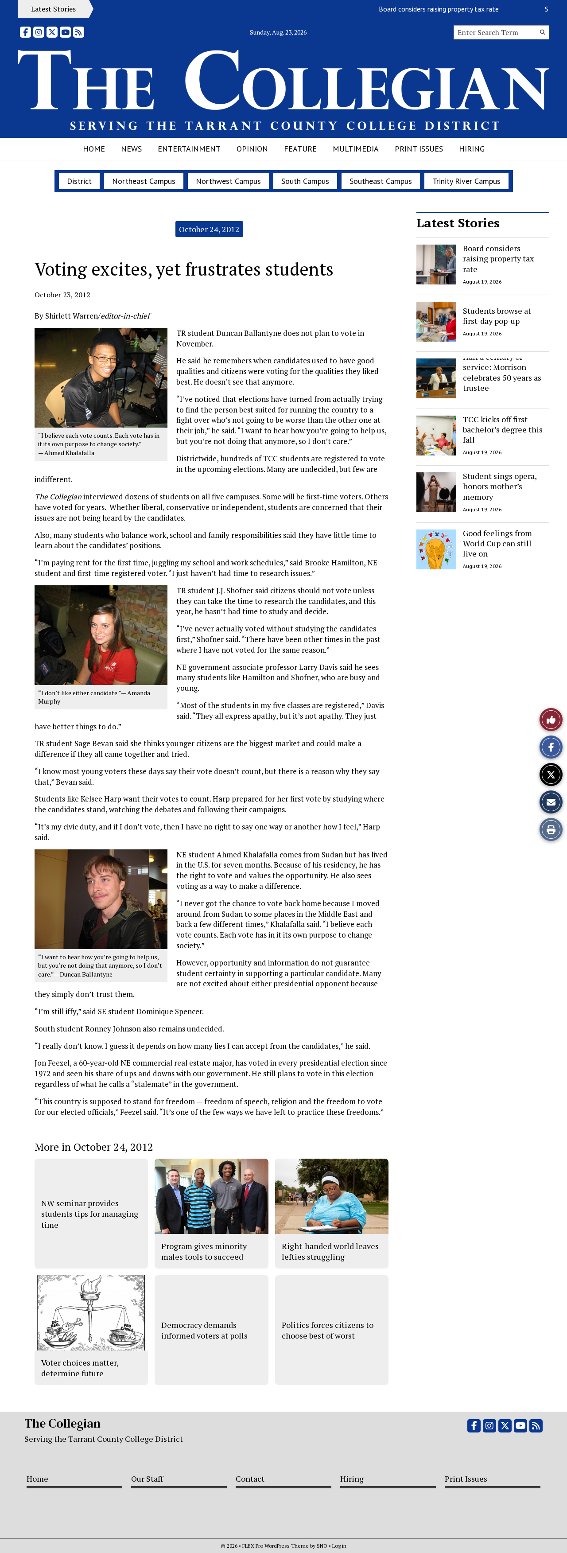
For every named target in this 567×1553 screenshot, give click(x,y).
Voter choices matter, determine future (79, 1367)
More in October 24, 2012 (94, 1147)
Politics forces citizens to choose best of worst (327, 1330)
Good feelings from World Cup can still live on (497, 543)
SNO (322, 1545)
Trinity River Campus (466, 181)
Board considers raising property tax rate (420, 8)
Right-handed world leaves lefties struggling (330, 1251)
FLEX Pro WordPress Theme (275, 1545)
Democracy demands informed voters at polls (204, 1330)
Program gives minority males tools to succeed (204, 1251)
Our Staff (147, 1478)
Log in (339, 1545)
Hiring (472, 149)
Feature (300, 149)
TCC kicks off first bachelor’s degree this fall (503, 429)
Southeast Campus (381, 181)
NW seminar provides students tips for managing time (89, 1214)
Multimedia (356, 149)
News (131, 149)
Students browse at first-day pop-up (497, 315)
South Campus (305, 181)
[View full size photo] (101, 377)
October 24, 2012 (209, 229)
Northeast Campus (143, 181)
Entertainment (189, 149)
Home (94, 149)
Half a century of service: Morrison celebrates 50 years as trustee (502, 372)
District (79, 181)
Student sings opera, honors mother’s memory (499, 486)
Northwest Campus (228, 181)
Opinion (252, 149)
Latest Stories (458, 222)
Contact (250, 1478)
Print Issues (419, 149)
